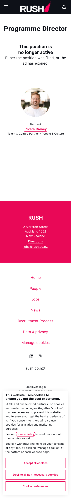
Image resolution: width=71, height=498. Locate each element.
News (35, 310)
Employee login (36, 386)
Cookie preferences (35, 486)
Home (36, 277)
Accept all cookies (35, 463)
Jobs (35, 299)
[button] (64, 7)
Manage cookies (36, 342)
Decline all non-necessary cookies (35, 474)
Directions (35, 241)
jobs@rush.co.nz (35, 246)
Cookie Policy (25, 434)
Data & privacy (35, 332)
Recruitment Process (35, 321)
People (35, 288)
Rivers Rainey (35, 129)
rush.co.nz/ (35, 368)
